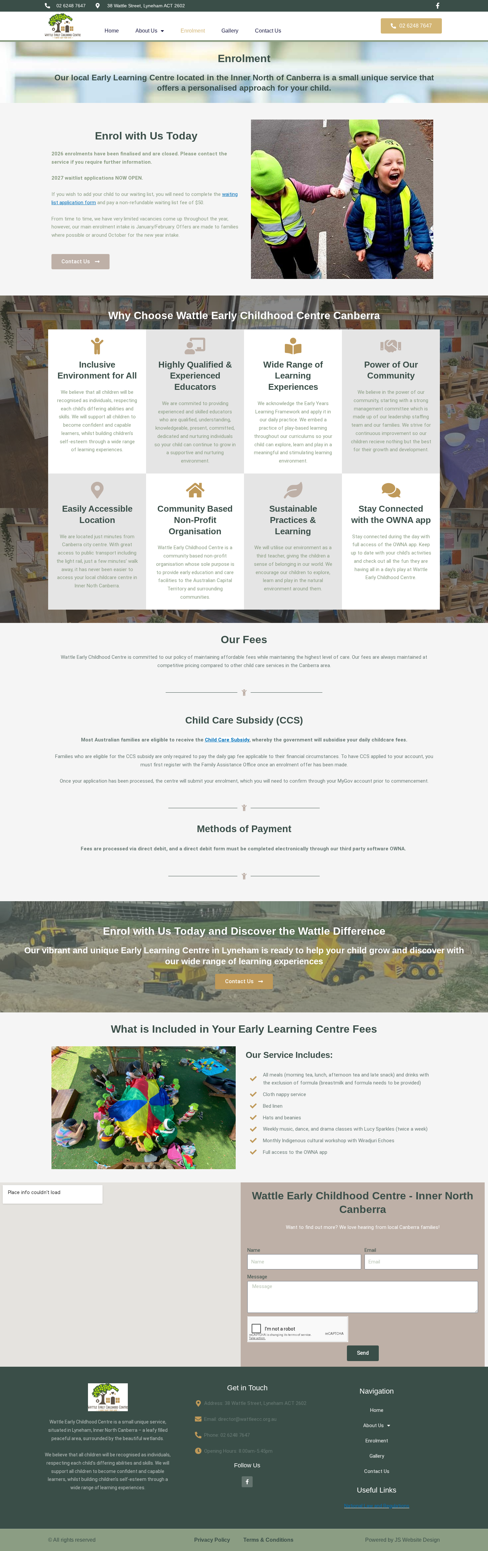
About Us (146, 31)
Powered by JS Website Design (402, 1540)
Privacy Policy (212, 1540)
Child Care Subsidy (227, 740)
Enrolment (193, 31)
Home (112, 31)
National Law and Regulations (376, 1506)
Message (257, 1277)
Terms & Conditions (268, 1540)
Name (253, 1250)
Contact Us (268, 31)
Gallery (229, 31)
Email (370, 1250)
